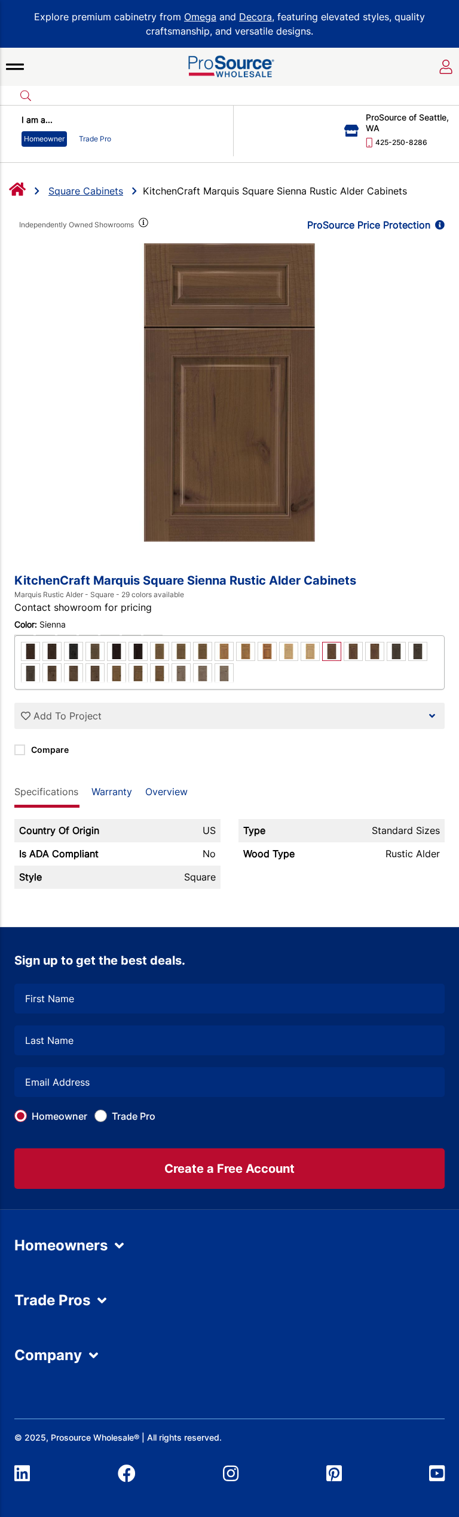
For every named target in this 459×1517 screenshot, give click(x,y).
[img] (142, 225)
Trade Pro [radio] (95, 138)
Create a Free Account (229, 1168)
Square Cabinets (85, 191)
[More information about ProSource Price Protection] (437, 225)
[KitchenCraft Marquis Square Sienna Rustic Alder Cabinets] (229, 392)
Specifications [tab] (46, 792)
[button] (15, 66)
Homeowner (59, 1116)
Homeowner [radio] (44, 138)
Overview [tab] (166, 792)
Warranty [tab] (111, 792)
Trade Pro (133, 1116)
